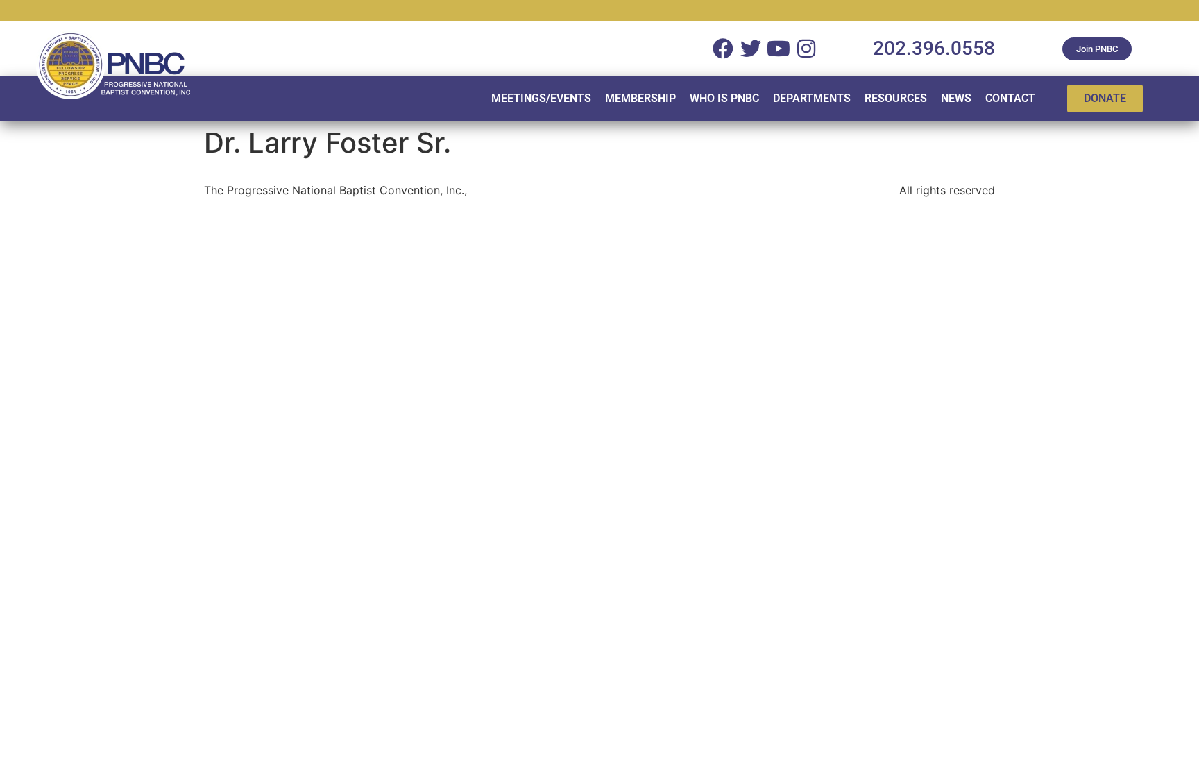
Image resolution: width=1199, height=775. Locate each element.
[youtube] (778, 48)
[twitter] (750, 48)
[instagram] (806, 48)
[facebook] (723, 48)
